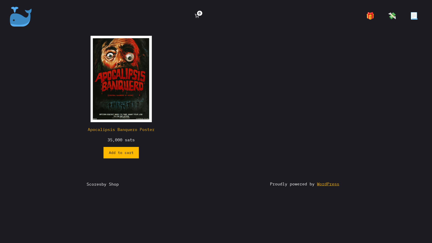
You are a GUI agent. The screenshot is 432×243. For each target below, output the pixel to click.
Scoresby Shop (103, 184)
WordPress (328, 184)
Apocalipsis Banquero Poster (121, 129)
